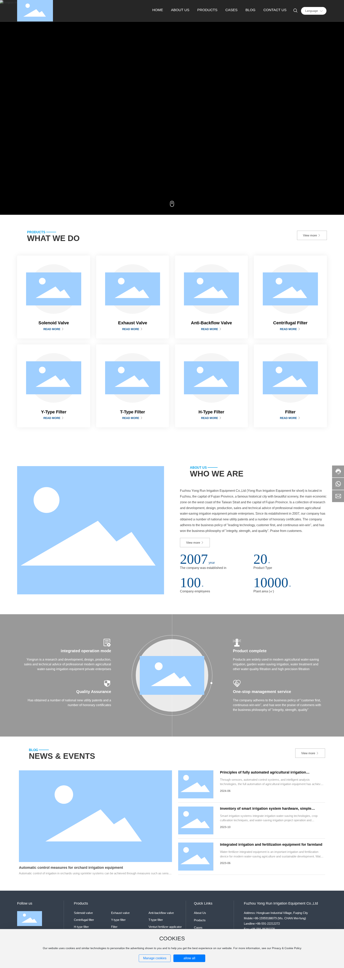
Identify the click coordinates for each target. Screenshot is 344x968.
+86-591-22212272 (267, 923)
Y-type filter (118, 919)
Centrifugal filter (84, 919)
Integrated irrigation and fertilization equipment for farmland (271, 845)
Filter (114, 926)
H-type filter (81, 926)
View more (310, 235)
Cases (198, 927)
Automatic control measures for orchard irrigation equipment (71, 868)
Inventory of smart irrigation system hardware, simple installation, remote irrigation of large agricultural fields (267, 811)
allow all (189, 958)
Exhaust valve (120, 913)
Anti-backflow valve (161, 913)
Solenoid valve (83, 913)
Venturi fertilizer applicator (165, 926)
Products (200, 920)
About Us (200, 913)
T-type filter (156, 919)
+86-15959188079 (265, 918)
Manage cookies (154, 958)
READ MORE (52, 329)
